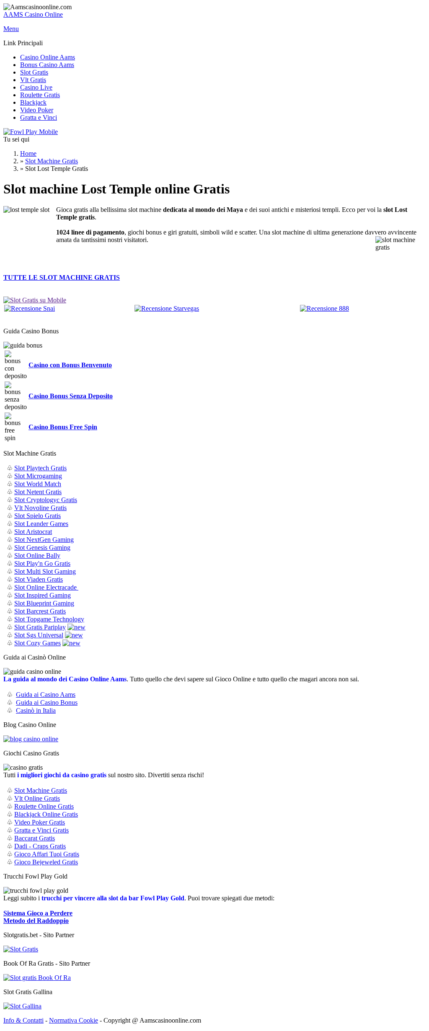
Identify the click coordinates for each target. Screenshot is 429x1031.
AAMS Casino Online (33, 14)
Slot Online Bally (37, 555)
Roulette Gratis (40, 94)
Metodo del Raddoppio (36, 920)
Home (28, 153)
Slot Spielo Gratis (37, 515)
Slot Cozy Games (37, 643)
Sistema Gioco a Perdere (37, 913)
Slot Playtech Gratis (40, 468)
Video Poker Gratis (39, 822)
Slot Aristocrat (33, 531)
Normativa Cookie (73, 1020)
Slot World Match (37, 483)
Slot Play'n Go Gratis (42, 563)
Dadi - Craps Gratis (40, 846)
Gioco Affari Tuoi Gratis (46, 854)
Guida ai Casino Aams (45, 694)
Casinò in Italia (36, 710)
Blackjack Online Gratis (46, 814)
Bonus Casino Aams (47, 64)
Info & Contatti (23, 1020)
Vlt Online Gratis (37, 798)
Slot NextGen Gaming (44, 539)
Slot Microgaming (38, 475)
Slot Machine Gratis (51, 161)
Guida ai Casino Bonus (47, 702)
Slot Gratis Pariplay (40, 627)
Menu (11, 28)
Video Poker (36, 109)
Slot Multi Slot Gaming (45, 571)
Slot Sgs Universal (38, 635)
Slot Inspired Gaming (42, 595)
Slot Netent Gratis (38, 491)
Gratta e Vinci (38, 117)
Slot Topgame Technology (49, 619)
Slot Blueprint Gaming (44, 603)
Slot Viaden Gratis (38, 579)
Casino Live (36, 87)
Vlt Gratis (33, 79)
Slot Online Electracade (46, 587)
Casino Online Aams (47, 57)
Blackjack (33, 102)
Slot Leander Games (41, 523)
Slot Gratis (34, 72)
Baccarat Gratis (34, 838)
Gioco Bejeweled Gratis (46, 862)
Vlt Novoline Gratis (40, 507)
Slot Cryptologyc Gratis (45, 499)
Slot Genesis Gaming (42, 547)
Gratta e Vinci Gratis (41, 830)
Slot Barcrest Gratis (40, 611)
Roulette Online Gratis (44, 806)
